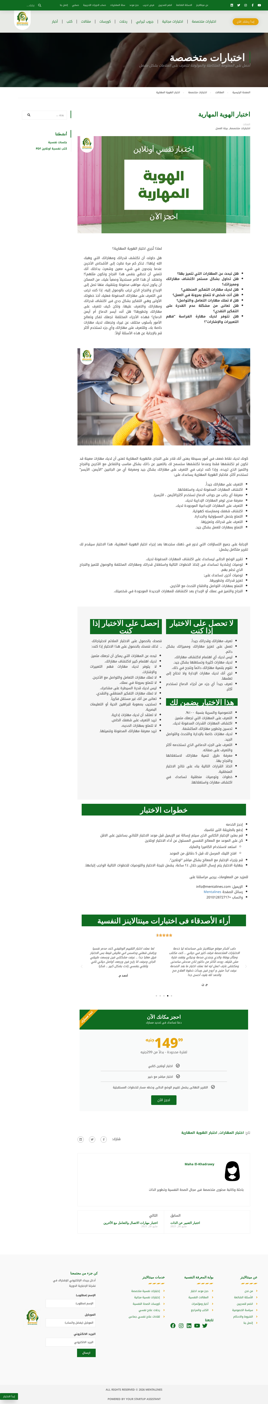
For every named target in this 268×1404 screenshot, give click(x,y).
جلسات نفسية (57, 142)
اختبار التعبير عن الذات (185, 1223)
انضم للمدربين (165, 5)
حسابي (75, 5)
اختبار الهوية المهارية (199, 1132)
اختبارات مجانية (172, 21)
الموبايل (90, 1314)
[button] (171, 995)
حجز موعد (134, 5)
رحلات (123, 21)
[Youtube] (259, 5)
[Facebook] (173, 1325)
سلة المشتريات (117, 5)
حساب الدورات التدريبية (94, 5)
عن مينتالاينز (202, 5)
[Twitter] (239, 5)
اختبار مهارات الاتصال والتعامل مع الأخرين (130, 1223)
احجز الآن (163, 1100)
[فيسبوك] (103, 1139)
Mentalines (212, 892)
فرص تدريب (148, 5)
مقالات (86, 21)
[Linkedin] (232, 5)
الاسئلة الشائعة (184, 5)
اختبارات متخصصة (204, 21)
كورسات (105, 21)
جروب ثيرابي (144, 21)
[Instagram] (246, 5)
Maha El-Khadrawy (199, 1164)
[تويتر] (92, 1139)
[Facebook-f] (252, 5)
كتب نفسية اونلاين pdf (51, 148)
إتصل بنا (64, 5)
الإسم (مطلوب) (86, 1295)
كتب (69, 21)
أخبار (55, 21)
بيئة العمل (221, 128)
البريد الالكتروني (85, 1334)
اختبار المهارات (231, 1132)
